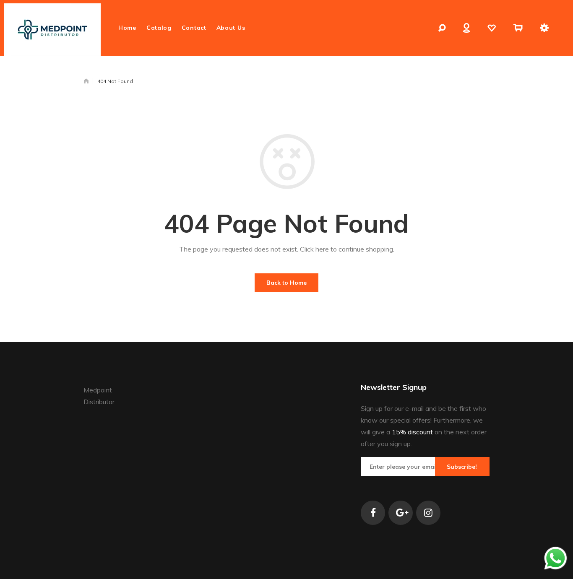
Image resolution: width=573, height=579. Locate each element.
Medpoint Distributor (99, 396)
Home (127, 27)
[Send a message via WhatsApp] (555, 558)
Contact (194, 27)
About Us (230, 27)
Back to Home (286, 282)
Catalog (159, 27)
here (322, 249)
